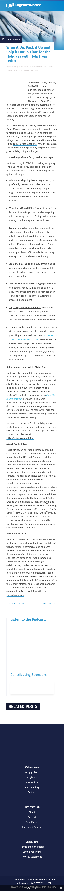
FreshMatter (32, 821)
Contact (32, 817)
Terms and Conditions (32, 846)
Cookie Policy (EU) (32, 851)
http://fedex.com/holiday (20, 438)
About (32, 812)
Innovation (32, 782)
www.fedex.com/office (23, 527)
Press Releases (11, 39)
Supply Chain (32, 772)
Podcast (32, 792)
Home (9, 66)
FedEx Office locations (25, 143)
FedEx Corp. (43, 97)
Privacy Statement (32, 856)
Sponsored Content (32, 826)
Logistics (32, 777)
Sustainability (32, 787)
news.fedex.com (15, 594)
